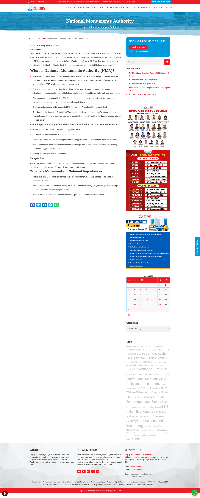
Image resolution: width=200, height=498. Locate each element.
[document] (100, 249)
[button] (126, 218)
